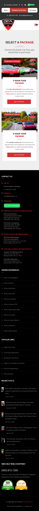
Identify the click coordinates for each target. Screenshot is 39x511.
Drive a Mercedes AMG (11, 310)
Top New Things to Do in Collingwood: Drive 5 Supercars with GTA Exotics (21, 429)
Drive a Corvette (9, 315)
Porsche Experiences (10, 369)
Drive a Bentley (8, 326)
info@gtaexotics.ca (27, 15)
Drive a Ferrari (8, 283)
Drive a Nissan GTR (10, 304)
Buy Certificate (19, 102)
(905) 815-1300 (13, 15)
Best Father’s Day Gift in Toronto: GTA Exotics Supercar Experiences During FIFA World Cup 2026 (21, 391)
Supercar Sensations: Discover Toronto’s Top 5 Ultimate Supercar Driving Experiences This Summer (21, 452)
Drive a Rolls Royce (10, 331)
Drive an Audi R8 (9, 299)
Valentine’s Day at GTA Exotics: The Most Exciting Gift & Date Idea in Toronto (20, 403)
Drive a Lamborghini (10, 278)
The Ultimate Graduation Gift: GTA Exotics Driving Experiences (20, 440)
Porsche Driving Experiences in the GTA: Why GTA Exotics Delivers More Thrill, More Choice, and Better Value (21, 416)
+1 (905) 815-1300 (10, 189)
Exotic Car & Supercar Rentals (14, 363)
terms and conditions (15, 506)
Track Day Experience (11, 353)
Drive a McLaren (9, 288)
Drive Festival (8, 374)
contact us (28, 506)
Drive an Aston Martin (11, 320)
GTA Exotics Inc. (27, 502)
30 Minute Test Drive (10, 358)
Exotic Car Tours (9, 347)
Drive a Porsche (9, 294)
